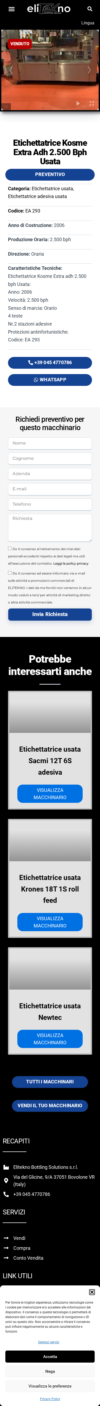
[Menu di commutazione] (11, 9)
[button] (92, 1292)
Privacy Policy (50, 1399)
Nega (50, 1371)
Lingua (87, 22)
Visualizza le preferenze (50, 1386)
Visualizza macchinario (50, 793)
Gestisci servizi (48, 1342)
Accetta (50, 1356)
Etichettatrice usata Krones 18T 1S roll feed (50, 889)
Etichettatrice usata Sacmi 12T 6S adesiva (50, 760)
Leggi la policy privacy (71, 563)
